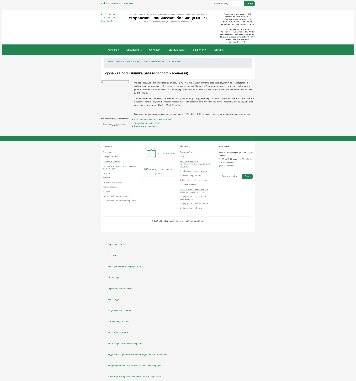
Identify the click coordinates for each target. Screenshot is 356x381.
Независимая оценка (112, 182)
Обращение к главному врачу (193, 180)
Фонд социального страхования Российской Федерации (134, 365)
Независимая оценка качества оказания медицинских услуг (194, 190)
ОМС (182, 157)
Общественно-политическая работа (119, 200)
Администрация (110, 187)
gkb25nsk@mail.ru (226, 166)
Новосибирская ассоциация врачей (125, 343)
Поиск (250, 4)
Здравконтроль (115, 244)
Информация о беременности (194, 203)
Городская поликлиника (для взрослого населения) (158, 61)
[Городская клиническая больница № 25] (109, 17)
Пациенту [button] (198, 49)
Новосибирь (113, 277)
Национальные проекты (119, 310)
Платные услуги (177, 49)
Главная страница (114, 61)
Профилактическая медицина (193, 171)
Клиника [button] (112, 49)
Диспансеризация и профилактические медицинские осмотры (195, 163)
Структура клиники (111, 161)
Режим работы (186, 152)
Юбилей (106, 191)
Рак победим (114, 299)
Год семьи (113, 255)
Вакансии (107, 177)
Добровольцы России (118, 321)
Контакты (218, 49)
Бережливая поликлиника (120, 288)
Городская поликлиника (145, 126)
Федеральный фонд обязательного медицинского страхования (138, 354)
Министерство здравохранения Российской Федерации (134, 376)
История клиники (110, 157)
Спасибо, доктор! (188, 185)
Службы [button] (154, 49)
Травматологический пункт (147, 123)
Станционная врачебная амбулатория (152, 119)
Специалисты (134, 49)
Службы (128, 61)
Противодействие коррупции (116, 196)
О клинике (107, 152)
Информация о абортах (191, 208)
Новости (106, 173)
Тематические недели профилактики (125, 266)
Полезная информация (191, 175)
